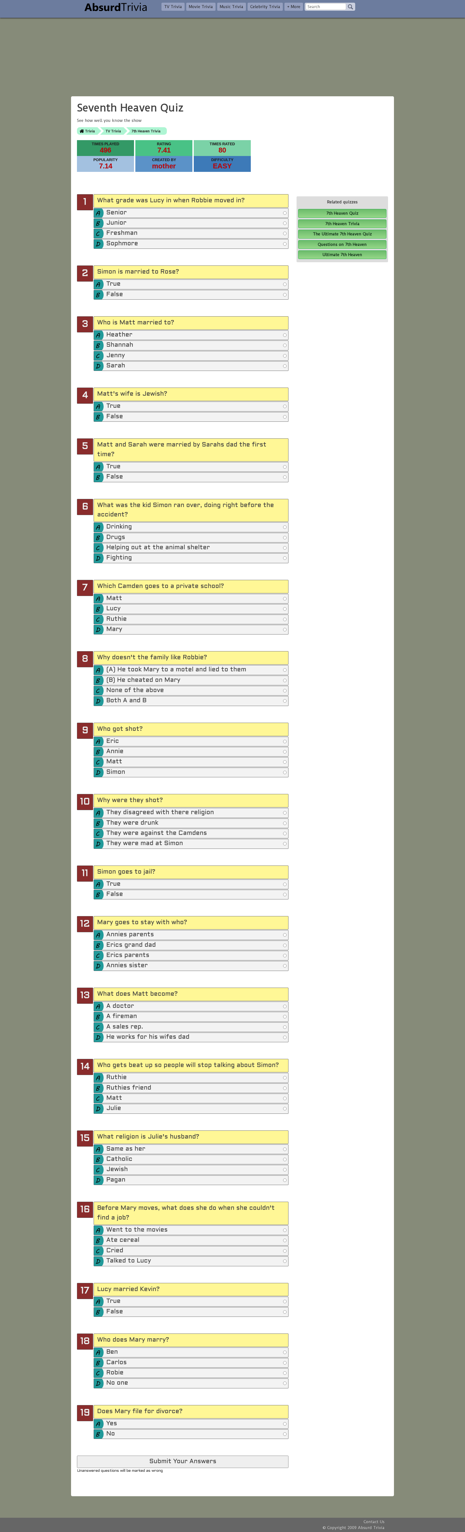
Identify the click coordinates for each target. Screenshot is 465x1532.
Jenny (115, 356)
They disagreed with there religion (160, 812)
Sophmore (122, 244)
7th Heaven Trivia (146, 131)
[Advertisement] (232, 55)
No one (117, 1383)
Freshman (122, 233)
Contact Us (374, 1521)
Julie (113, 1108)
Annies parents (130, 935)
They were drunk (132, 823)
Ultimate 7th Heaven (342, 254)
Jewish (117, 1169)
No (110, 1434)
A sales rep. (124, 1027)
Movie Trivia (201, 6)
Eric (112, 741)
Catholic (119, 1159)
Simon (115, 772)
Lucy (113, 609)
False (114, 294)
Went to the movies (137, 1230)
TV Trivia (173, 6)
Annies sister (127, 966)
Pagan (115, 1180)
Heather (119, 335)
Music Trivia (231, 6)
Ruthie (116, 619)
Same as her (125, 1149)
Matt (114, 598)
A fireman (121, 1016)
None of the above (135, 690)
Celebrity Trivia (265, 6)
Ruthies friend (128, 1088)
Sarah (115, 366)
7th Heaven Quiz (342, 213)
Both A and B (126, 701)
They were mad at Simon (144, 843)
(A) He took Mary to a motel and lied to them (176, 670)
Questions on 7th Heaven (342, 244)
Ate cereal (122, 1240)
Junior (116, 223)
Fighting (119, 558)
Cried (114, 1251)
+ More (293, 6)
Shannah (119, 345)
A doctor (120, 1006)
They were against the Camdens (156, 833)
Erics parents (127, 955)
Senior (116, 213)
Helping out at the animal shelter (158, 548)
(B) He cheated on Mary (143, 680)
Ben (112, 1352)
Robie (115, 1373)
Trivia (90, 131)
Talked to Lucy (128, 1261)
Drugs (115, 537)
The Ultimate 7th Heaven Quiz (342, 234)
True (113, 284)
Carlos (116, 1363)
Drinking (119, 527)
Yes (111, 1424)
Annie (115, 751)
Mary (114, 629)
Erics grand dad (131, 945)
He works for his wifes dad (147, 1037)
